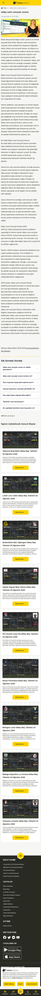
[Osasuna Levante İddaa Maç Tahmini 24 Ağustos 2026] (20, 808)
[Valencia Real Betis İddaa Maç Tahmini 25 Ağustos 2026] (20, 439)
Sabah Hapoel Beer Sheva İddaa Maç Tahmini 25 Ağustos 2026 (19, 588)
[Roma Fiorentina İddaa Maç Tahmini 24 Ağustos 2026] (20, 668)
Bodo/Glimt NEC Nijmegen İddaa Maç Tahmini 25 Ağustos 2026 (19, 544)
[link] (26, 2)
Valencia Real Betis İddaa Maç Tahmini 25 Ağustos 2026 (20, 452)
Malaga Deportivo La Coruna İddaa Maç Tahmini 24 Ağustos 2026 (20, 775)
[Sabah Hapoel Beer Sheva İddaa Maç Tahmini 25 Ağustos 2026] (20, 576)
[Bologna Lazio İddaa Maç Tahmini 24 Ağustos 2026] (20, 715)
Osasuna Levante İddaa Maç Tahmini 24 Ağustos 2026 (20, 822)
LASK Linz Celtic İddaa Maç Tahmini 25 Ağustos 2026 (20, 497)
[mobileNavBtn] (6, 2)
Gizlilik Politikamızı (17, 978)
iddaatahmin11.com (7, 967)
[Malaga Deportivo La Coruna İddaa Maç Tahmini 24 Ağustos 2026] (20, 762)
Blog (5, 8)
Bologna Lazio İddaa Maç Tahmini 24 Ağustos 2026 (19, 729)
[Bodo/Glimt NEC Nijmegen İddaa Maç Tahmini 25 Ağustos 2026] (20, 530)
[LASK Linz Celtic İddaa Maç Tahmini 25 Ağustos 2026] (20, 484)
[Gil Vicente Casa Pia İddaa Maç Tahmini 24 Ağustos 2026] (20, 621)
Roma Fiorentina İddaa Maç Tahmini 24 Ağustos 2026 (20, 682)
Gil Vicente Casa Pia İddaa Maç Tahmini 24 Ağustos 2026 (20, 635)
